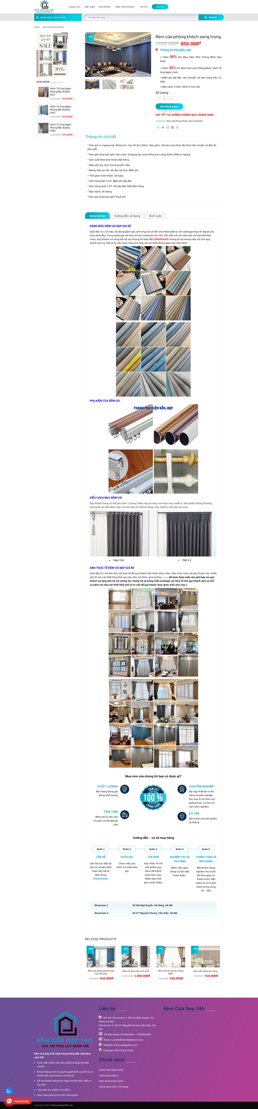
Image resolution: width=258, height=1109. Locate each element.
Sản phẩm (104, 6)
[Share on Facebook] (158, 127)
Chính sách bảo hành (111, 1069)
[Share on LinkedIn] (172, 127)
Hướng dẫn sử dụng (127, 216)
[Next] (146, 54)
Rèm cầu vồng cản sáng (206, 971)
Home (37, 26)
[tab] (97, 215)
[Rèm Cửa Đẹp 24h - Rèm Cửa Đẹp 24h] (49, 6)
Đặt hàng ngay (169, 106)
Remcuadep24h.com (126, 1044)
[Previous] (90, 54)
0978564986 (144, 1034)
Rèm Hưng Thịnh (124, 1050)
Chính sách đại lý (109, 1075)
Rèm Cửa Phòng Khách (53, 26)
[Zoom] (89, 73)
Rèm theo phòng (125, 6)
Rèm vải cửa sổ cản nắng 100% (170, 972)
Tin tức (144, 6)
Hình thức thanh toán (111, 1080)
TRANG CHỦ (75, 6)
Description (97, 216)
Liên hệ (160, 6)
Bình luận (155, 216)
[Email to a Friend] (167, 127)
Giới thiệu (90, 6)
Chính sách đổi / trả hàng (113, 1086)
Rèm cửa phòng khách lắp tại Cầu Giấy (101, 972)
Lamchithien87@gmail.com (127, 1039)
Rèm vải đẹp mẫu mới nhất (135, 971)
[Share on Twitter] (163, 127)
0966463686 (127, 1034)
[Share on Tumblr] (177, 127)
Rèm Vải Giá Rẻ (196, 120)
